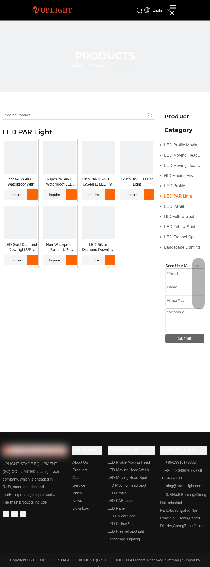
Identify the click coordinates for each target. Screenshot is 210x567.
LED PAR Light (178, 196)
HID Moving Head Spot (185, 175)
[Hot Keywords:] (150, 114)
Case (76, 477)
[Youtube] (23, 514)
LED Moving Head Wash (185, 155)
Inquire (16, 195)
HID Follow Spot (179, 216)
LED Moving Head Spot (185, 165)
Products (80, 470)
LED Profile (174, 186)
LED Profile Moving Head (185, 145)
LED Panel (174, 206)
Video (77, 493)
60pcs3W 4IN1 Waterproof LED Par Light (59, 182)
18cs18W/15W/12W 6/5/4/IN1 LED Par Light (98, 182)
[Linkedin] (14, 514)
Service (78, 485)
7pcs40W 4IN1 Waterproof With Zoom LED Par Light (20, 182)
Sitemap (172, 560)
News (77, 500)
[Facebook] (6, 514)
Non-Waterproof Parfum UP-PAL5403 (59, 247)
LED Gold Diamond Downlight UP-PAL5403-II (20, 247)
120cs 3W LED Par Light (137, 181)
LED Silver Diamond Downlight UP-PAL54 (98, 247)
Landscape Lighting (182, 247)
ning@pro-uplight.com (184, 486)
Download (80, 508)
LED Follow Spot (179, 227)
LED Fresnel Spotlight (184, 237)
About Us (80, 462)
